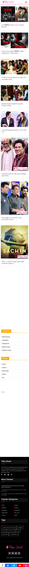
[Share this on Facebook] (8, 565)
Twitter (3, 392)
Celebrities (5, 340)
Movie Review (6, 337)
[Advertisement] (13, 312)
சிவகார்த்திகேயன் (14, 534)
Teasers (16, 507)
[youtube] (20, 565)
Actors (4, 364)
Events (4, 374)
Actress (4, 367)
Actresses (4, 510)
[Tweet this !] (14, 565)
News (2, 505)
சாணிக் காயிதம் (11, 531)
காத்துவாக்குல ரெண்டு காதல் (9, 527)
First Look (16, 513)
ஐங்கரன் (4, 531)
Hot (3, 377)
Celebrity (3, 507)
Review (16, 505)
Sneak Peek (5, 343)
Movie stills (5, 371)
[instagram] (26, 565)
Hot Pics (3, 515)
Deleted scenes (6, 350)
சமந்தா (18, 531)
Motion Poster (6, 347)
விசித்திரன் (20, 527)
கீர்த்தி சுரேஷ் (5, 534)
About (15, 515)
